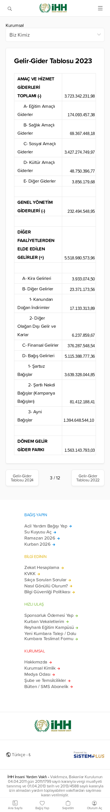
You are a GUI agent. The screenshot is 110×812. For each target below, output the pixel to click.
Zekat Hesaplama (41, 567)
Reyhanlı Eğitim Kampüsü (49, 627)
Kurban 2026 (37, 544)
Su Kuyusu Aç (38, 531)
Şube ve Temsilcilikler (45, 680)
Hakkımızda (35, 662)
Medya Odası (37, 674)
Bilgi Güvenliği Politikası (47, 591)
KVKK (30, 573)
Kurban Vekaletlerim (44, 621)
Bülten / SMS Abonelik (46, 686)
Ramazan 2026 (39, 538)
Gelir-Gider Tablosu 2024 (22, 478)
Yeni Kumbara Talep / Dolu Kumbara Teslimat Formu (50, 636)
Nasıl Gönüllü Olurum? (46, 585)
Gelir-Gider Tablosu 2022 (88, 478)
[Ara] (9, 8)
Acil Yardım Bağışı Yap (45, 526)
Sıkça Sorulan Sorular (45, 579)
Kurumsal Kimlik (40, 668)
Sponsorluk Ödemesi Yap (48, 615)
